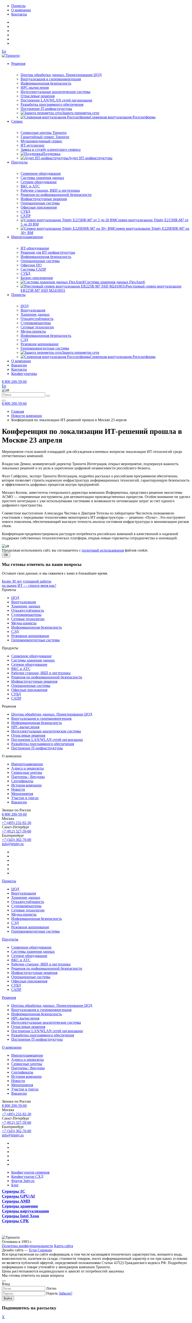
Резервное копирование (40, 344)
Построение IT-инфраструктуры (46, 109)
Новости (18, 789)
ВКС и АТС (30, 186)
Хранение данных (35, 314)
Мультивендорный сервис (41, 141)
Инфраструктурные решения (44, 199)
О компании (21, 10)
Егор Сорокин (40, 1250)
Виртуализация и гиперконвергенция (51, 79)
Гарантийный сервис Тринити (45, 137)
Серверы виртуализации (25, 1211)
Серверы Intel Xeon (20, 1216)
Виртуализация (33, 310)
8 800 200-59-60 (14, 382)
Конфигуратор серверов (30, 1172)
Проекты (18, 6)
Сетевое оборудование (39, 182)
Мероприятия (22, 794)
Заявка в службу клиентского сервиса (51, 150)
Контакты (19, 14)
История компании (26, 785)
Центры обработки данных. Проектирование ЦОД (61, 75)
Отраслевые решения (38, 96)
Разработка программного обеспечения (52, 104)
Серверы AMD (16, 1201)
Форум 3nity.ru (22, 1181)
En (4, 51)
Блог (15, 1185)
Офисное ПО (31, 265)
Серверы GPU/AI (18, 1196)
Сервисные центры (26, 772)
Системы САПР (33, 269)
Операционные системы (40, 203)
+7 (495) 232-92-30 (16, 823)
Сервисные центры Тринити (43, 133)
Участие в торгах (25, 798)
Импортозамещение (27, 237)
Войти (8, 1298)
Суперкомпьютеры (36, 323)
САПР (26, 216)
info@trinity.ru (13, 844)
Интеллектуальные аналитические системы (55, 92)
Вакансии (19, 365)
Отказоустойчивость (37, 319)
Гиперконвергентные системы (45, 348)
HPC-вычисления (35, 87)
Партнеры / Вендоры (28, 777)
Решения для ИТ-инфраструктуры (48, 252)
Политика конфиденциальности (27, 1246)
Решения (18, 64)
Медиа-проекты (33, 331)
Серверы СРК (15, 1220)
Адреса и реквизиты (27, 768)
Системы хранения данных (42, 178)
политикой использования (103, 550)
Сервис (17, 121)
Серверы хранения (20, 1206)
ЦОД (25, 306)
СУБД (25, 212)
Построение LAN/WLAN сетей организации (56, 100)
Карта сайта (63, 1246)
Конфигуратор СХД (27, 1177)
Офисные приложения (39, 207)
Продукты (19, 162)
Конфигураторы (24, 374)
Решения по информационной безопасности (56, 195)
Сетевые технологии (37, 327)
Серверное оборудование (41, 173)
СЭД (24, 340)
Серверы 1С (13, 1191)
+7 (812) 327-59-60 (16, 831)
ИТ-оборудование (35, 248)
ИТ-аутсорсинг (33, 145)
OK (6, 555)
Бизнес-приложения (37, 278)
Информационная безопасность (46, 83)
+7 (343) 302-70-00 (16, 840)
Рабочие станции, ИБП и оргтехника (50, 190)
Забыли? (65, 1293)
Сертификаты (22, 781)
